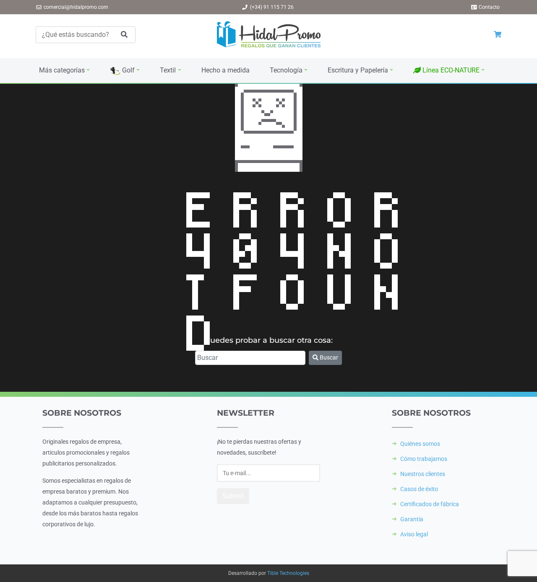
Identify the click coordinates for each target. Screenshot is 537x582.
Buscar (328, 357)
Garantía (411, 519)
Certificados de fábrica (429, 504)
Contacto (489, 7)
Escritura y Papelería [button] (358, 70)
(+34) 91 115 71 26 (272, 7)
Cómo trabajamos (423, 458)
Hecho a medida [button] (225, 70)
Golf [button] (127, 70)
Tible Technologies (288, 573)
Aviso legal (414, 534)
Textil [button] (168, 70)
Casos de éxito (419, 489)
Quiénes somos (420, 443)
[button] (449, 70)
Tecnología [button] (286, 70)
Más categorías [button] (62, 70)
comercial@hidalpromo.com (76, 7)
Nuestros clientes (422, 474)
